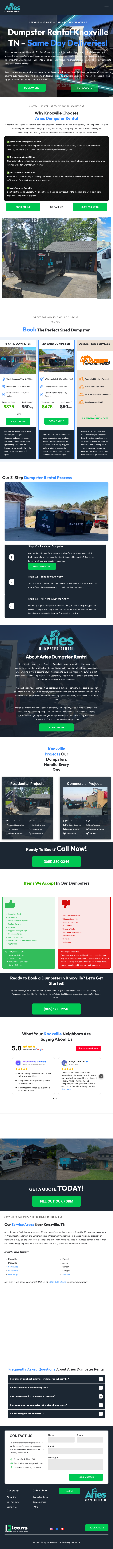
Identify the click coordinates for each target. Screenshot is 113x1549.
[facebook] (57, 1529)
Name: (51, 1435)
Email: (51, 1446)
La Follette (13, 1270)
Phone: (80, 1435)
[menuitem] (18, 414)
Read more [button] (66, 1089)
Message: (53, 1457)
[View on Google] (64, 1063)
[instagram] (51, 1529)
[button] (12, 1076)
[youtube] (62, 1529)
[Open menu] (106, 8)
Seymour (66, 1274)
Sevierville (13, 1267)
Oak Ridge (13, 1274)
